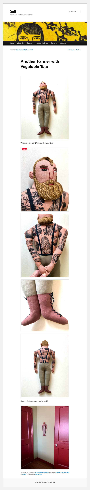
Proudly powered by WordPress (45, 482)
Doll (13, 11)
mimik (31, 50)
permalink (38, 474)
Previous (70, 50)
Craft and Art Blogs (42, 43)
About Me (20, 43)
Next (78, 50)
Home (12, 43)
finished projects (43, 472)
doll (36, 472)
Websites (63, 43)
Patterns (54, 43)
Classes (29, 43)
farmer (58, 472)
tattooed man (65, 472)
